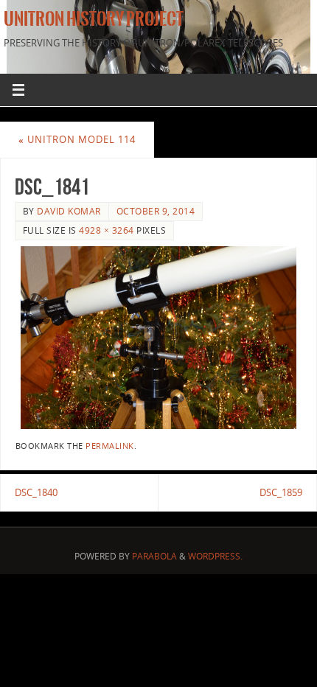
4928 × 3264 (106, 230)
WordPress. (215, 556)
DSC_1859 (280, 493)
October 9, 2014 (155, 211)
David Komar (69, 211)
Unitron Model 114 (77, 139)
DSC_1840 (36, 493)
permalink (110, 446)
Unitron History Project (94, 19)
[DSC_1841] (158, 337)
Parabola (154, 556)
